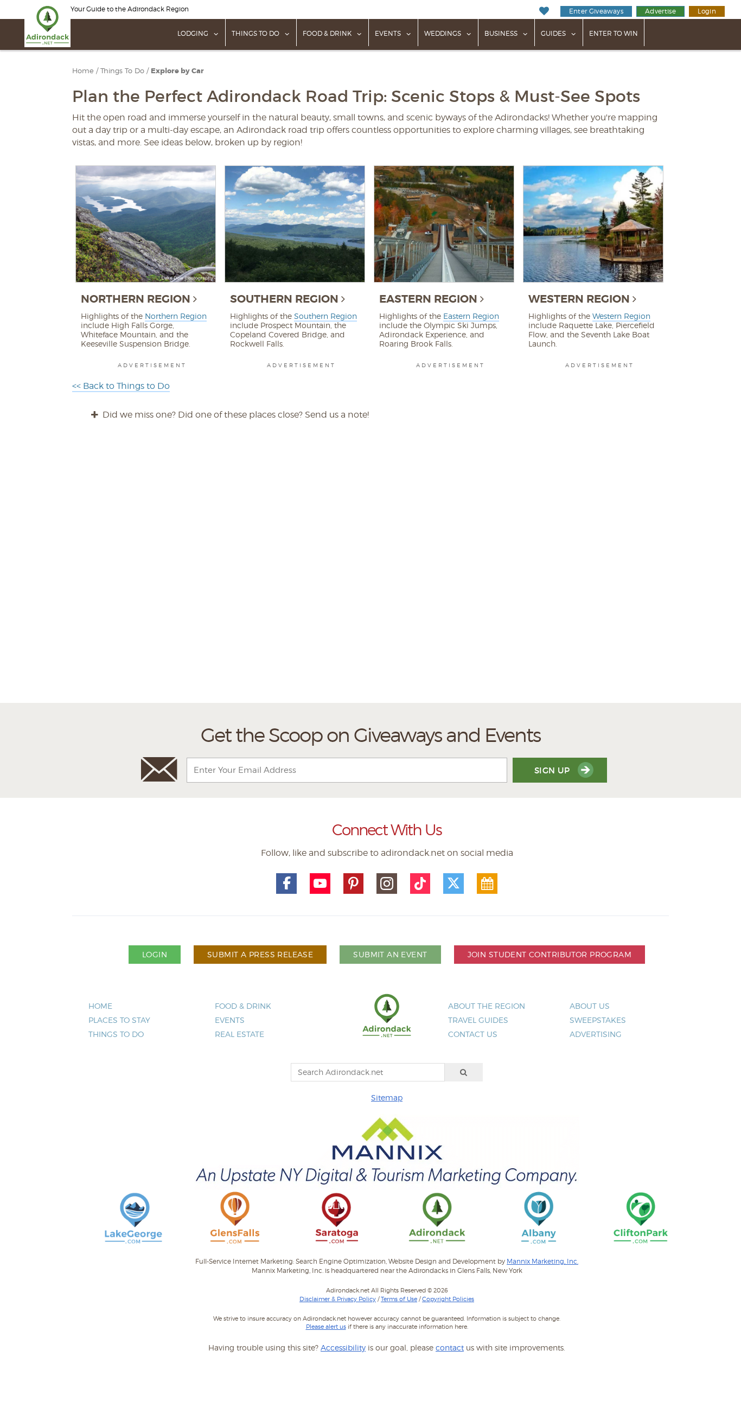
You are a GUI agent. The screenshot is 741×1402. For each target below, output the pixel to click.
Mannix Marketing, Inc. (542, 1261)
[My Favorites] (544, 11)
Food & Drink (327, 33)
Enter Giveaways (596, 11)
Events (388, 33)
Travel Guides (478, 1020)
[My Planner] (487, 883)
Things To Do (255, 33)
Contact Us (472, 1034)
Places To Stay (119, 1020)
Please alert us (326, 1326)
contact (450, 1347)
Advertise (660, 11)
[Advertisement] (370, 571)
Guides (553, 33)
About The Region (486, 1005)
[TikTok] (420, 883)
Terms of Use (399, 1299)
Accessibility (343, 1347)
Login (707, 11)
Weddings (442, 33)
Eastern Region (428, 299)
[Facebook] (286, 883)
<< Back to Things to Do (121, 386)
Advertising (596, 1034)
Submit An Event (390, 954)
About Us (590, 1005)
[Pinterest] (353, 883)
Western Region (579, 299)
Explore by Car (177, 71)
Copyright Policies (448, 1299)
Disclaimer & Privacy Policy (337, 1299)
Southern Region (284, 299)
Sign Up (553, 770)
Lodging (192, 33)
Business (501, 33)
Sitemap (387, 1097)
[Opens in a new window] (133, 1217)
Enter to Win (613, 33)
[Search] (464, 1072)
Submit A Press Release (260, 954)
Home (83, 71)
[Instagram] (386, 883)
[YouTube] (320, 883)
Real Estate (239, 1034)
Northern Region (135, 299)
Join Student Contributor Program (549, 954)
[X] (453, 883)
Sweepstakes (598, 1020)
